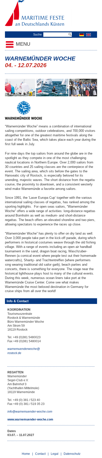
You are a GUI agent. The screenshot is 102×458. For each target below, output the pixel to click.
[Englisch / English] (88, 34)
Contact (40, 454)
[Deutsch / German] (81, 34)
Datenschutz (72, 454)
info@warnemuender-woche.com (29, 411)
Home (26, 454)
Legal (54, 454)
